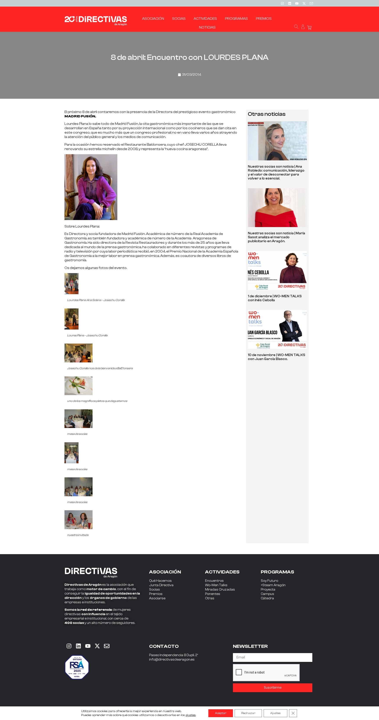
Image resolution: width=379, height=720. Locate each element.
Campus (267, 594)
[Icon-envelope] (311, 3)
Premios (156, 594)
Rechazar (248, 713)
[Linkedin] (289, 3)
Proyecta (268, 589)
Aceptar (220, 713)
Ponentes (212, 594)
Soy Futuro (269, 581)
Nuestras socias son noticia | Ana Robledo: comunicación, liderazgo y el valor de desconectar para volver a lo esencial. (276, 172)
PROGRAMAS (277, 572)
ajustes (191, 715)
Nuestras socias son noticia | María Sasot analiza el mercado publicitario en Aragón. (276, 237)
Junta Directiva (161, 585)
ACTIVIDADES (222, 572)
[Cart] (309, 27)
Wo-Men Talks (216, 585)
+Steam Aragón (273, 585)
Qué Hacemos (160, 581)
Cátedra (267, 598)
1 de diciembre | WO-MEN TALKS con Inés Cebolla (275, 298)
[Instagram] (282, 3)
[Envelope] (106, 646)
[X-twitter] (304, 3)
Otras (209, 598)
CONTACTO (164, 646)
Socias (154, 589)
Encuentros (214, 581)
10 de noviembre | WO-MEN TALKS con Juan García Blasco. (276, 357)
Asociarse (157, 598)
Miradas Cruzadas (220, 589)
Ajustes (275, 713)
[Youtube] (296, 3)
